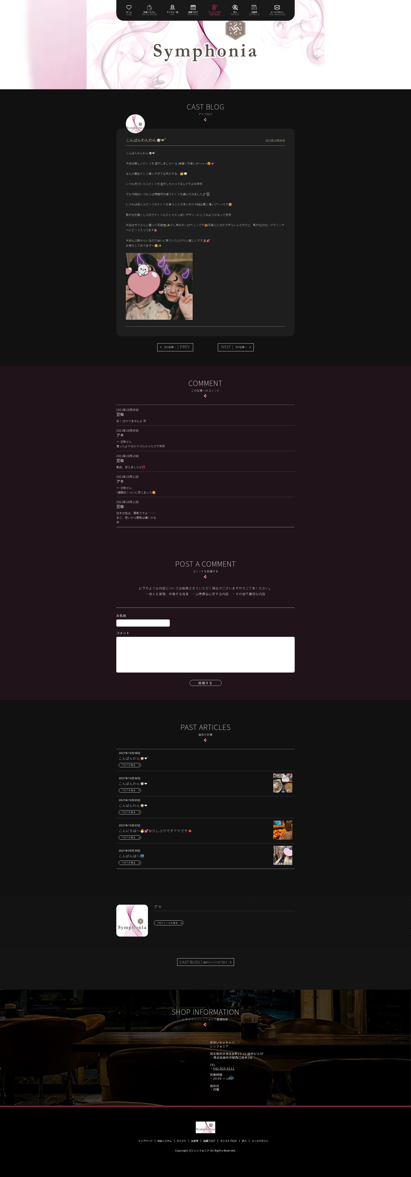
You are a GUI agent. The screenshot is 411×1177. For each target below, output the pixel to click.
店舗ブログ (209, 1141)
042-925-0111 (224, 1068)
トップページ (145, 1141)
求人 (244, 1141)
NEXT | (234, 346)
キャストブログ (228, 1141)
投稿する (205, 683)
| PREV (177, 346)
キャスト (181, 1141)
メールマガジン (260, 1141)
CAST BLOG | (203, 961)
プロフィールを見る (167, 922)
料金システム (164, 1141)
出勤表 (194, 1141)
